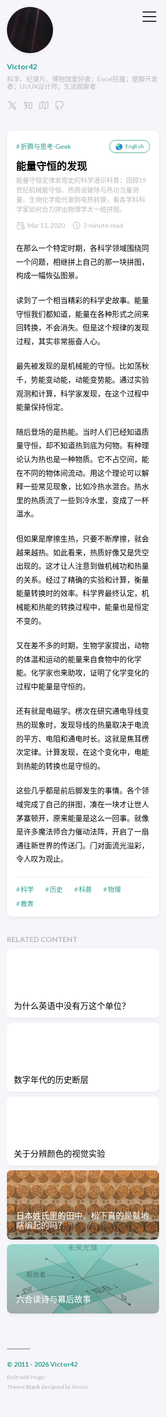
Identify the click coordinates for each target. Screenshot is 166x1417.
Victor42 (22, 66)
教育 (27, 903)
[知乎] (28, 107)
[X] (12, 107)
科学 (27, 889)
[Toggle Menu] (149, 15)
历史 (56, 889)
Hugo (37, 1377)
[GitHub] (59, 107)
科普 (85, 889)
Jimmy (79, 1386)
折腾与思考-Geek (46, 146)
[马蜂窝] (43, 107)
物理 (114, 889)
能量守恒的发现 (51, 165)
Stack (33, 1386)
